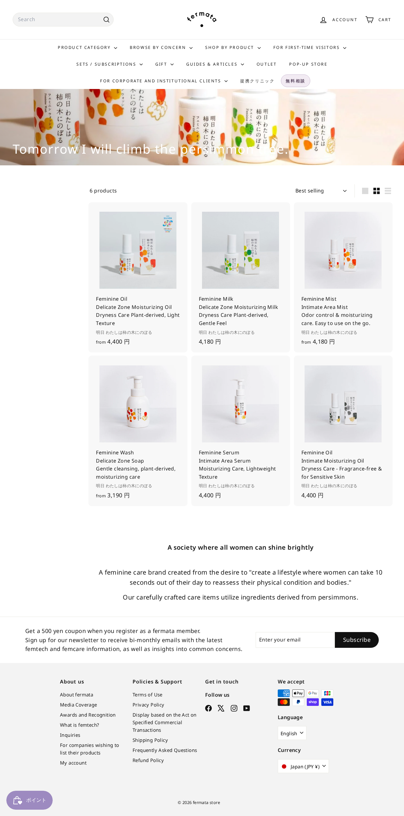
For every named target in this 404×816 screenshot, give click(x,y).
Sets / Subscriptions (107, 64)
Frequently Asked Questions (165, 750)
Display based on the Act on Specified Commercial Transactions (165, 722)
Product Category (85, 47)
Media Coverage (78, 704)
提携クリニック (257, 81)
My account (73, 763)
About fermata (76, 694)
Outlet (267, 64)
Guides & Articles (212, 64)
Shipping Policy (150, 740)
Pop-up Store (308, 64)
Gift (162, 64)
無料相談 (295, 81)
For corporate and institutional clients (161, 81)
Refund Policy (148, 760)
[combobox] (63, 20)
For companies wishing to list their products (89, 749)
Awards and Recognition (88, 715)
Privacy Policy (148, 704)
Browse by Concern (159, 47)
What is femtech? (79, 725)
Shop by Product (230, 47)
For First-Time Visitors (307, 47)
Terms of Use (148, 694)
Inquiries (70, 735)
